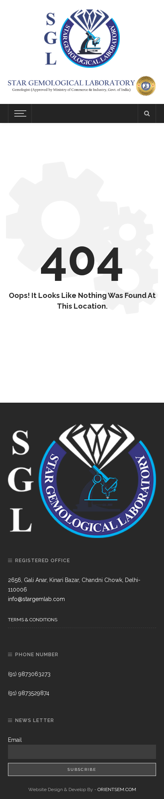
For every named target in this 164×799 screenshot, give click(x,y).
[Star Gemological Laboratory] (82, 37)
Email (15, 740)
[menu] (19, 113)
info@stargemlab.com (36, 599)
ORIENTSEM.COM (117, 789)
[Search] (147, 113)
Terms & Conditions (32, 619)
